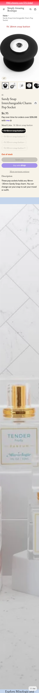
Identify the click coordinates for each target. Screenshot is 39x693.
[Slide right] (36, 85)
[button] (30, 9)
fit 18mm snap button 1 (14, 136)
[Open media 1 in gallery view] (5, 85)
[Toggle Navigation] (4, 9)
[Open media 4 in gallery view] (29, 85)
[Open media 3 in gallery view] (21, 85)
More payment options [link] (19, 171)
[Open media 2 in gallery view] (13, 85)
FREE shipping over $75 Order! (19, 3)
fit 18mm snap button (13, 130)
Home (5, 15)
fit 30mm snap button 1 (14, 148)
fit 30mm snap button (14, 142)
